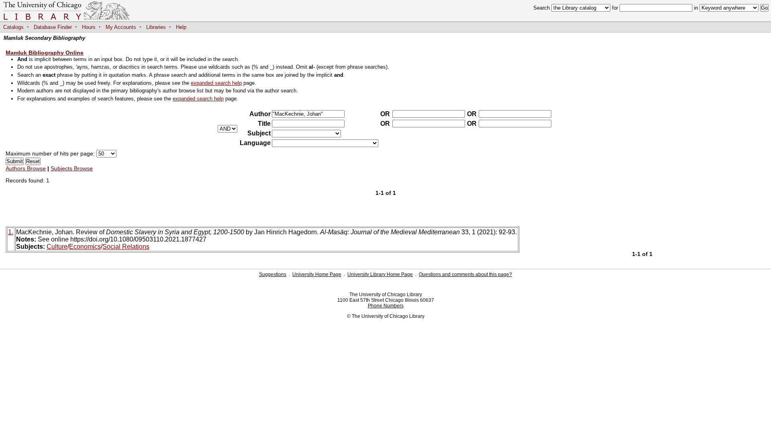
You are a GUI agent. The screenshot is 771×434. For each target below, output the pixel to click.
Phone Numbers (386, 306)
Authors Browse (26, 168)
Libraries (156, 27)
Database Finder (53, 27)
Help (181, 27)
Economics (85, 246)
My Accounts (121, 27)
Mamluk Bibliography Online (45, 52)
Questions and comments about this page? (465, 274)
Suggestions (272, 274)
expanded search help (216, 83)
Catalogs (13, 27)
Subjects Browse (72, 168)
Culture (57, 246)
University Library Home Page (380, 274)
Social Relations (125, 246)
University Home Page (316, 274)
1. (10, 232)
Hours (89, 27)
